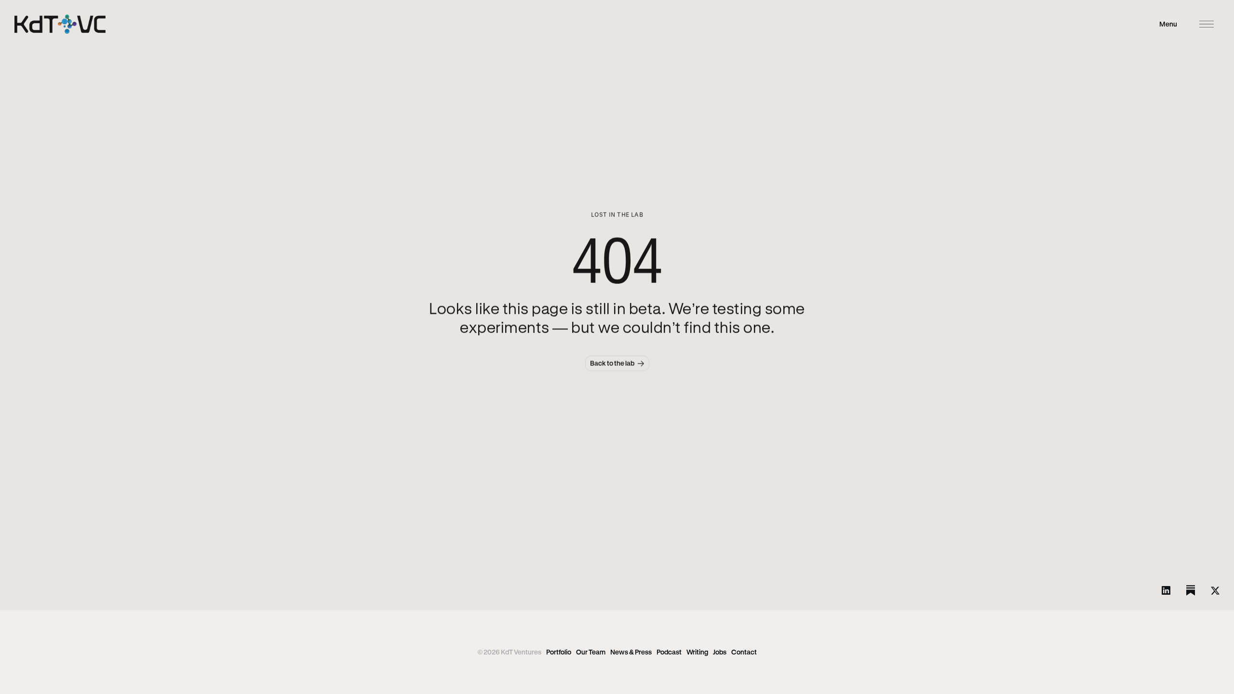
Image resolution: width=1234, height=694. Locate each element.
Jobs (719, 652)
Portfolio (558, 652)
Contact (744, 652)
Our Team (590, 652)
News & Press (631, 652)
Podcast (669, 652)
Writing (697, 652)
